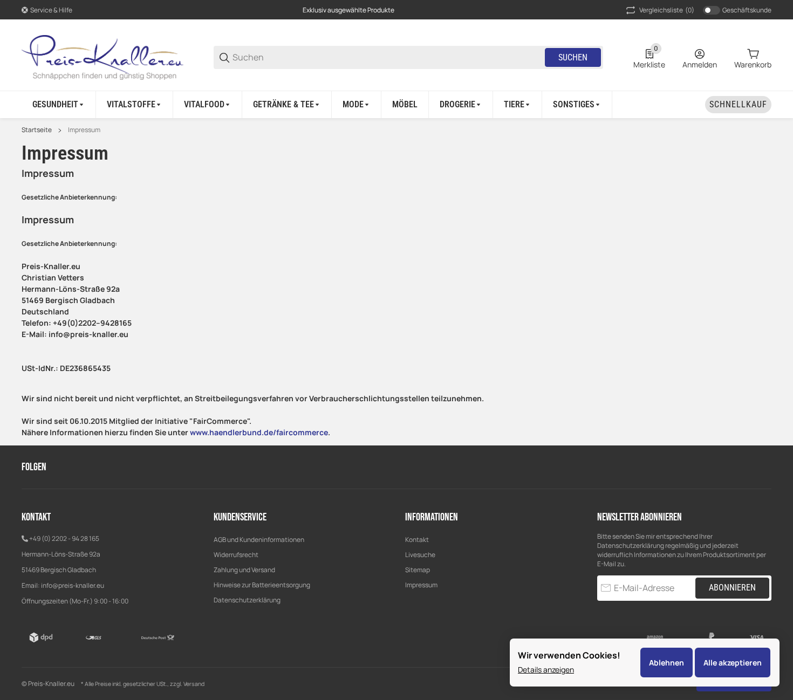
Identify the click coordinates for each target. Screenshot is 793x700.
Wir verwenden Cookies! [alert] (569, 655)
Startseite (37, 130)
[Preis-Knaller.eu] (102, 57)
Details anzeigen (546, 669)
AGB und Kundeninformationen (259, 539)
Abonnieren (732, 587)
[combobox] (387, 57)
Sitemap (417, 569)
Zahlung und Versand (244, 569)
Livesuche (420, 554)
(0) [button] (666, 10)
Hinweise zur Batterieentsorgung (262, 584)
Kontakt (417, 539)
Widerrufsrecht (236, 554)
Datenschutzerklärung (247, 600)
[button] (762, 467)
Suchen (572, 57)
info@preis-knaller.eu (72, 585)
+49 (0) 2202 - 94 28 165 (64, 538)
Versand (193, 684)
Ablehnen (666, 662)
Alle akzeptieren (732, 662)
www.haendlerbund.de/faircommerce (259, 432)
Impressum (84, 130)
